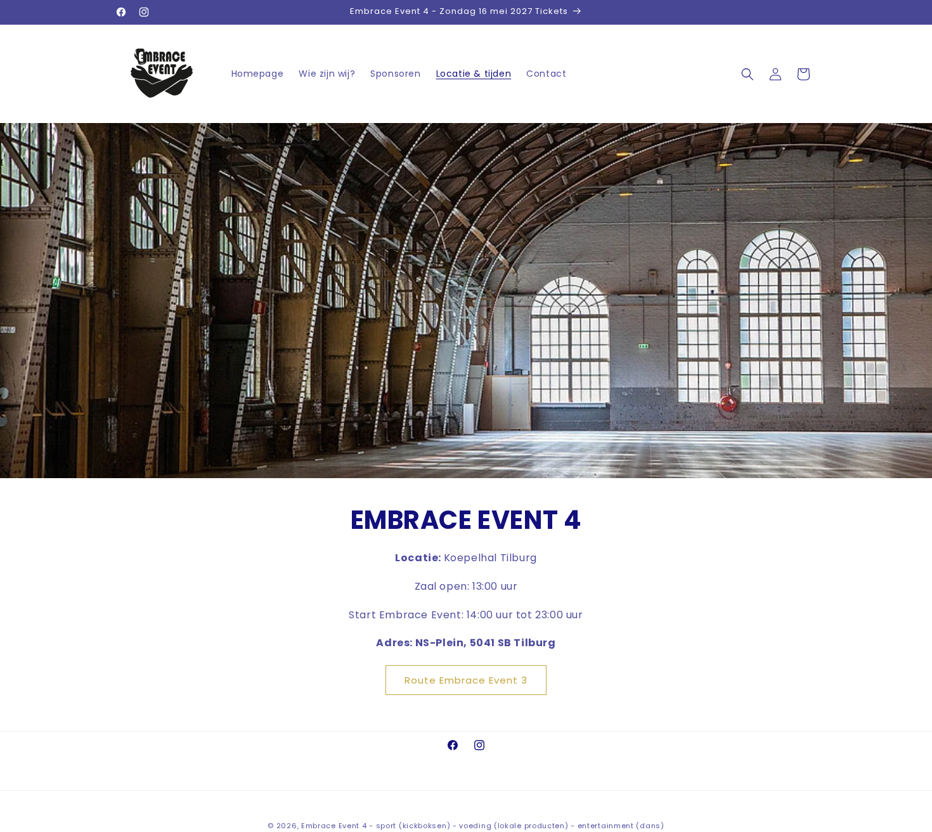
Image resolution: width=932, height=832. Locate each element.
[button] (747, 74)
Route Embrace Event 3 (466, 680)
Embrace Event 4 (334, 826)
